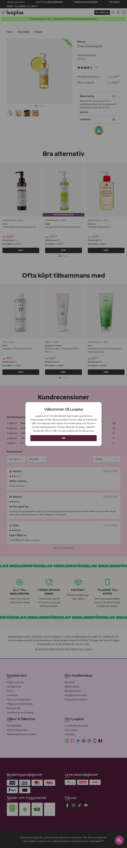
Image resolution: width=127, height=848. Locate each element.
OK (63, 438)
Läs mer (89, 430)
